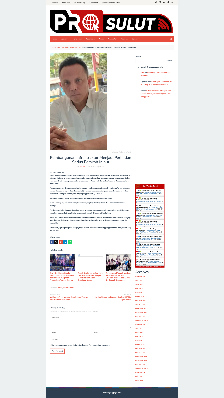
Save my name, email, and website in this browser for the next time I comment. (81, 345)
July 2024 (138, 376)
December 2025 (141, 308)
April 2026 (139, 292)
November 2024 (141, 360)
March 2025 (139, 344)
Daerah (59, 288)
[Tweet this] (56, 242)
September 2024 (141, 368)
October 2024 (140, 364)
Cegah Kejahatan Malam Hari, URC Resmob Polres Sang (148, 192)
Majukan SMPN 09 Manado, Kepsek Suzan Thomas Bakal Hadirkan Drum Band (69, 297)
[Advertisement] (154, 142)
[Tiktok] (168, 2)
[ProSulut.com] (111, 21)
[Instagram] (160, 2)
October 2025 (140, 316)
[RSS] (172, 2)
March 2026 (139, 296)
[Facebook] (156, 2)
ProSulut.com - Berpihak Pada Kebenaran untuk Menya (148, 200)
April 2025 (139, 340)
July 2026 (138, 280)
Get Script (142, 266)
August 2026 (140, 276)
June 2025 (139, 332)
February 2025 (140, 348)
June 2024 (139, 380)
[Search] (171, 39)
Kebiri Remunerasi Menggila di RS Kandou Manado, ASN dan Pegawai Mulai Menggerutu (156, 94)
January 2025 (140, 352)
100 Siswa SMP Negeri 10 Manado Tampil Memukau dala (149, 208)
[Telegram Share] (65, 242)
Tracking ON (157, 266)
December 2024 (141, 356)
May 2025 (138, 336)
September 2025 (141, 320)
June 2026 (139, 284)
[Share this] (52, 242)
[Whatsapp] (70, 242)
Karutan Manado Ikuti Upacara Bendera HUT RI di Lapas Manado (113, 297)
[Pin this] (61, 242)
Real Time (149, 266)
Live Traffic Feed (150, 186)
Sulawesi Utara (68, 288)
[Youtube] (164, 2)
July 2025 (138, 328)
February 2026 (140, 300)
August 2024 (140, 372)
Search (138, 56)
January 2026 (140, 304)
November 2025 (141, 312)
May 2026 (138, 288)
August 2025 (140, 324)
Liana (143, 73)
